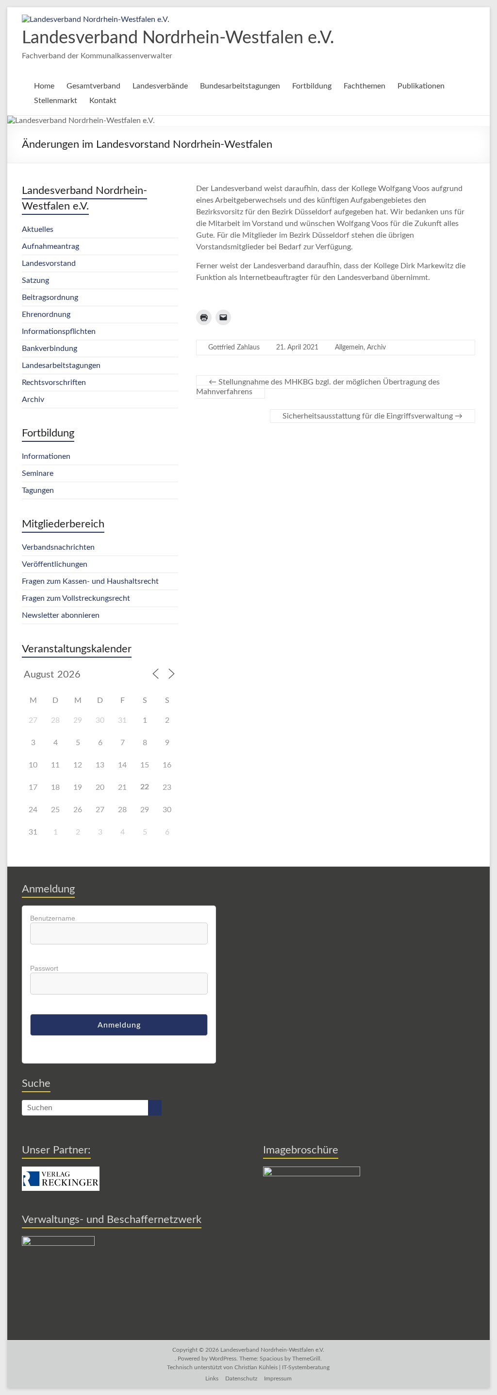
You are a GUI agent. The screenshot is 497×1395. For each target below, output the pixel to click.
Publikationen (421, 86)
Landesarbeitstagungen (61, 365)
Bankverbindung (49, 348)
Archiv (376, 347)
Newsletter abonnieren (60, 615)
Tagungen (38, 490)
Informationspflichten (59, 331)
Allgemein (349, 347)
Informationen (46, 456)
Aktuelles (37, 229)
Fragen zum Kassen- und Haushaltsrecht (90, 581)
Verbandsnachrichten (58, 547)
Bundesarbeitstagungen (240, 86)
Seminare (37, 473)
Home (44, 86)
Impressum (278, 1378)
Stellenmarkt (55, 101)
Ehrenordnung (46, 314)
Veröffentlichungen (54, 564)
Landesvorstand (49, 263)
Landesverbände (160, 86)
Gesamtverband (93, 86)
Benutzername (52, 918)
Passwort (44, 968)
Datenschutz (241, 1378)
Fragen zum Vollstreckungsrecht (76, 598)
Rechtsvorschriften (54, 382)
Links (211, 1378)
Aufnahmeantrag (50, 246)
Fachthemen (364, 86)
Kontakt (102, 101)
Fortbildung (311, 86)
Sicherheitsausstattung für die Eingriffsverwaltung (372, 416)
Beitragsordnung (50, 297)
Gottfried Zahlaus (234, 347)
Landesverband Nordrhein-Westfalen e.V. (178, 38)
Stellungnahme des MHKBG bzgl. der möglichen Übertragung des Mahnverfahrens (318, 387)
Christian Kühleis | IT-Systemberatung (282, 1367)
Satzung (35, 280)
